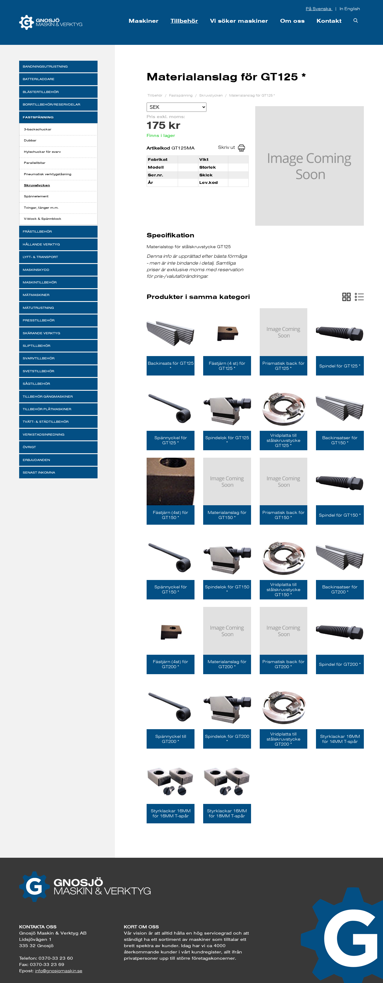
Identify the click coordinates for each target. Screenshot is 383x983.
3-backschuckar (37, 129)
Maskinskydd (36, 270)
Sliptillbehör (36, 346)
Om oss (292, 21)
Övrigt (29, 447)
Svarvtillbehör (38, 358)
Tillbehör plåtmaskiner (47, 409)
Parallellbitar (34, 163)
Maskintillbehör (40, 282)
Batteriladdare (38, 79)
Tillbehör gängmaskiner (48, 397)
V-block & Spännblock (42, 219)
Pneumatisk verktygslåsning (47, 174)
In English (350, 8)
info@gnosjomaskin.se (58, 970)
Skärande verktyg (41, 333)
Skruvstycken (37, 185)
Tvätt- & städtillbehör (46, 422)
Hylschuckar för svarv (42, 152)
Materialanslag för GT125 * (252, 95)
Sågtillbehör (36, 384)
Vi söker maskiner (239, 21)
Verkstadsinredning (43, 434)
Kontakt (329, 21)
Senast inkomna (39, 472)
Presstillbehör (38, 320)
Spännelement (36, 196)
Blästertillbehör (41, 92)
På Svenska (319, 8)
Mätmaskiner (36, 295)
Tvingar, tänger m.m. (41, 208)
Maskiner (144, 21)
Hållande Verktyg (41, 244)
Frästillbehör (37, 231)
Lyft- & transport (40, 257)
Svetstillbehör (38, 371)
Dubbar (30, 140)
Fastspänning (38, 117)
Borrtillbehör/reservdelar (51, 104)
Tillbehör (184, 21)
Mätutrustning (38, 308)
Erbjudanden (36, 460)
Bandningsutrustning (45, 66)
